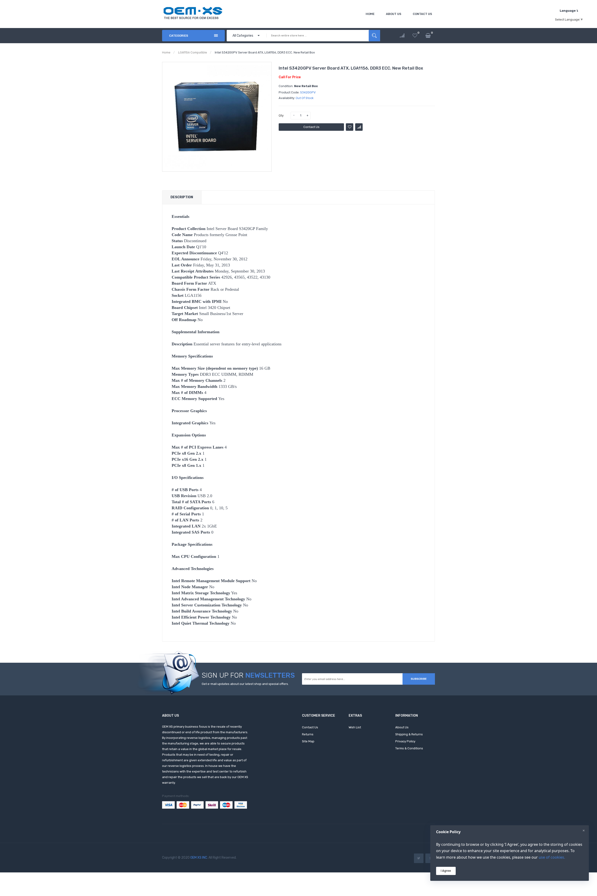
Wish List (355, 727)
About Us (402, 727)
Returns (307, 734)
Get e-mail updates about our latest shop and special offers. (245, 684)
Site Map (308, 741)
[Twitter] (418, 858)
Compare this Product (359, 127)
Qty (281, 115)
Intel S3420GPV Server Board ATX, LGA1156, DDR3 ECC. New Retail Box (265, 52)
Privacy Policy (405, 741)
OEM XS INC (198, 858)
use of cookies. (552, 857)
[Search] (374, 35)
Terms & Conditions (409, 748)
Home (166, 52)
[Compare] (402, 35)
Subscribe (419, 678)
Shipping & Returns (409, 734)
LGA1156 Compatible (192, 52)
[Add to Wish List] (349, 127)
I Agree (446, 870)
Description (181, 197)
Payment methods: (175, 796)
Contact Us (311, 127)
